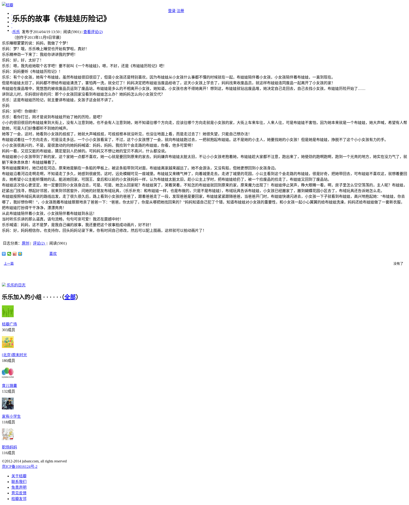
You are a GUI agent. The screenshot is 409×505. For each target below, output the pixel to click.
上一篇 (9, 263)
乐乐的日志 (16, 285)
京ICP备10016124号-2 (19, 467)
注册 (180, 11)
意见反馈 (19, 493)
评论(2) (39, 243)
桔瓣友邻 (19, 499)
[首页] (11, 13)
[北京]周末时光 (14, 355)
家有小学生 (11, 416)
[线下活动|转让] (11, 26)
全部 (70, 297)
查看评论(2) (93, 32)
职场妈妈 (9, 447)
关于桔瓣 (19, 476)
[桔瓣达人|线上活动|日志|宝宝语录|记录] (11, 18)
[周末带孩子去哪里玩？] (11, 30)
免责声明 (19, 487)
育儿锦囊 (9, 386)
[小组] (11, 22)
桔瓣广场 (9, 324)
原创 (25, 243)
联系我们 (19, 482)
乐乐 (16, 32)
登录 (172, 11)
